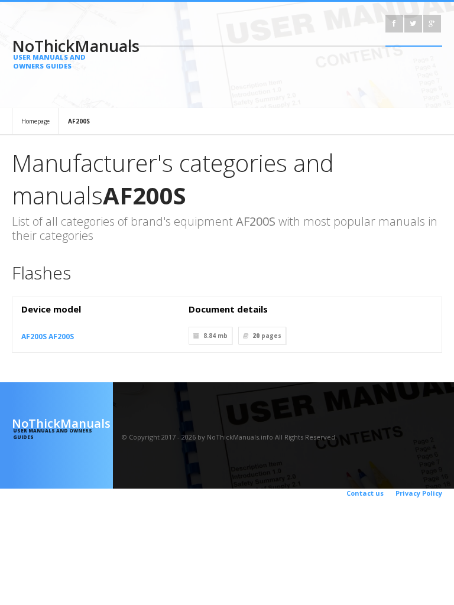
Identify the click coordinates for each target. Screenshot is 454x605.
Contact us (365, 493)
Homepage (35, 121)
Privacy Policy (418, 493)
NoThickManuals (62, 52)
